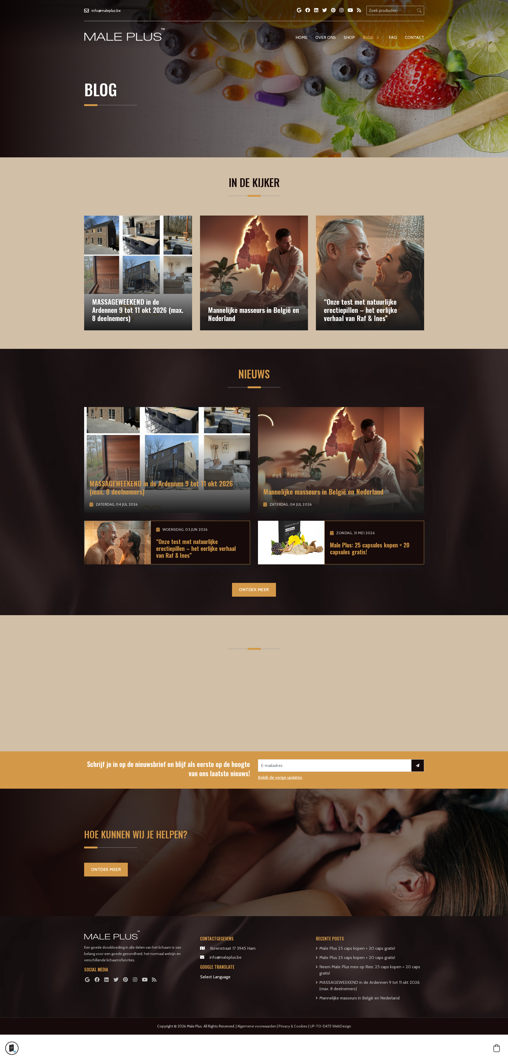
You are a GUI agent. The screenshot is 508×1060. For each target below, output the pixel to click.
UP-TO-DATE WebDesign (330, 1026)
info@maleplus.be (226, 957)
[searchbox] (395, 10)
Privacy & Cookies (293, 1026)
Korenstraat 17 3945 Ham (233, 948)
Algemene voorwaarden (256, 1026)
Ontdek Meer (254, 589)
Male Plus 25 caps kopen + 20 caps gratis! (357, 948)
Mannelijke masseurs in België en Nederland (359, 997)
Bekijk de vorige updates (280, 777)
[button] (497, 1048)
